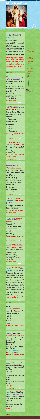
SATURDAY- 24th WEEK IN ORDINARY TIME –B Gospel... (30, 54)
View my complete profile (30, 91)
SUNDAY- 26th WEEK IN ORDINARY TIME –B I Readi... (30, 51)
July (27, 75)
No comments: (15, 102)
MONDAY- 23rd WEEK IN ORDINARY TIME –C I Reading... (30, 71)
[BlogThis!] (18, 102)
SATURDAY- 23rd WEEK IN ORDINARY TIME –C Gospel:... (30, 64)
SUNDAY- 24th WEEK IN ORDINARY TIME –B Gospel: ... (30, 63)
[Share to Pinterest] (20, 102)
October (28, 49)
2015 (27, 82)
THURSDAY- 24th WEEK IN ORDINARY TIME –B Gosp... (30, 57)
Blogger (22, 417)
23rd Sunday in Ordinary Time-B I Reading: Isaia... (30, 73)
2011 (27, 86)
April (27, 76)
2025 (27, 40)
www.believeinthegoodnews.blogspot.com (11, 100)
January (28, 79)
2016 (27, 81)
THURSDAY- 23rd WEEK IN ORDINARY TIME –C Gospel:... (30, 67)
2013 (27, 84)
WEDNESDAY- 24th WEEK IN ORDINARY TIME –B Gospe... (30, 58)
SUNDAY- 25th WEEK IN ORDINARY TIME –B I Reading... (30, 53)
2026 (27, 39)
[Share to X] (19, 102)
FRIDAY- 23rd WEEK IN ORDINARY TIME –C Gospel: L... (30, 66)
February (28, 78)
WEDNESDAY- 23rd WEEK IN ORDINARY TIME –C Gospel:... (30, 68)
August (27, 74)
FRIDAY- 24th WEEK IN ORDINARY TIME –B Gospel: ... (30, 55)
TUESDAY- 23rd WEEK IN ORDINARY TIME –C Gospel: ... (30, 70)
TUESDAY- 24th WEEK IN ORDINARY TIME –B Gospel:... (30, 60)
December (28, 47)
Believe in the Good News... (16, 3)
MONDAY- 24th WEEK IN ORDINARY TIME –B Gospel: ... (30, 61)
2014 (27, 83)
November (28, 48)
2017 (27, 80)
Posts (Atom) (9, 414)
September (28, 50)
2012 (27, 85)
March (27, 77)
